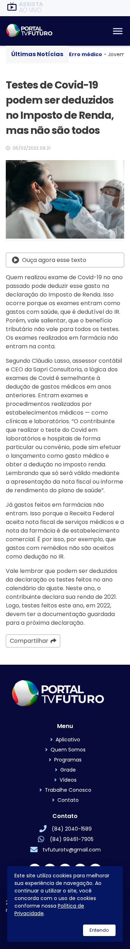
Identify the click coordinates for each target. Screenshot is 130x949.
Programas (68, 759)
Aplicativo (68, 739)
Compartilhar (29, 641)
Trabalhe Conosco (68, 790)
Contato (68, 800)
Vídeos (68, 779)
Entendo (99, 930)
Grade (68, 769)
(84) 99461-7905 (72, 839)
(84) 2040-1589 (72, 828)
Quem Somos (68, 749)
